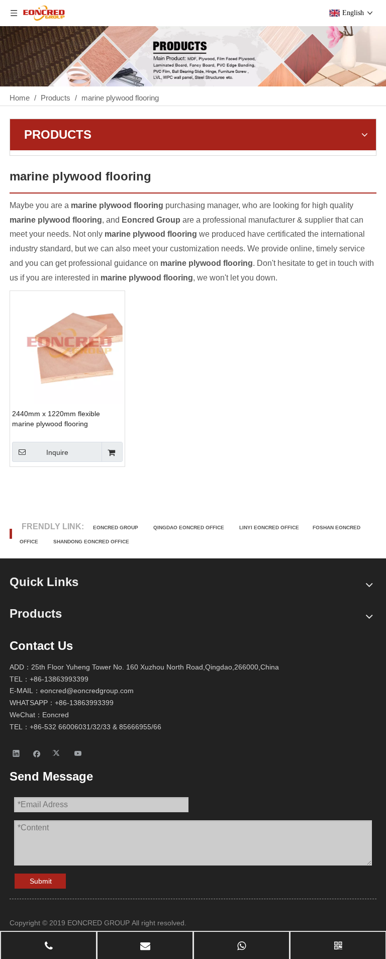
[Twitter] (57, 752)
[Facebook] (37, 752)
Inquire (57, 452)
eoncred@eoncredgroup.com (87, 691)
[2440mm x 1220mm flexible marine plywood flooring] (67, 347)
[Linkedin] (16, 752)
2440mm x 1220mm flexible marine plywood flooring (56, 419)
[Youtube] (78, 752)
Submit (41, 881)
